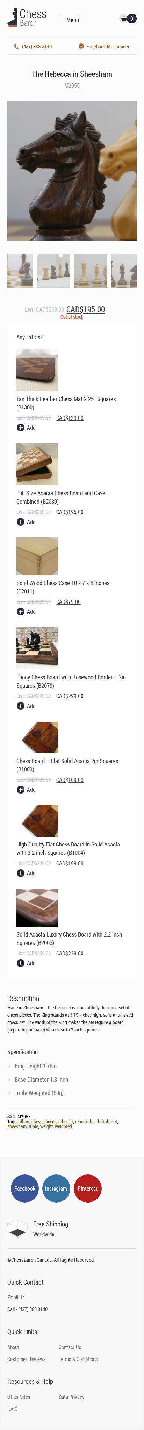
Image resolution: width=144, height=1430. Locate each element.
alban (24, 1121)
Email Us (16, 1297)
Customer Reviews (26, 1358)
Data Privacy (72, 1396)
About (13, 1346)
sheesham (17, 1126)
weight (46, 1126)
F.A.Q (12, 1408)
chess (36, 1121)
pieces (50, 1121)
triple (33, 1126)
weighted (63, 1126)
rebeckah (83, 1121)
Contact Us (70, 1346)
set (114, 1121)
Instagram (56, 1188)
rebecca (65, 1121)
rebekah (101, 1121)
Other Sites (18, 1396)
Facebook (24, 1188)
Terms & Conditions (78, 1358)
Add (31, 427)
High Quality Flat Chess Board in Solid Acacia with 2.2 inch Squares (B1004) (68, 848)
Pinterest (88, 1188)
